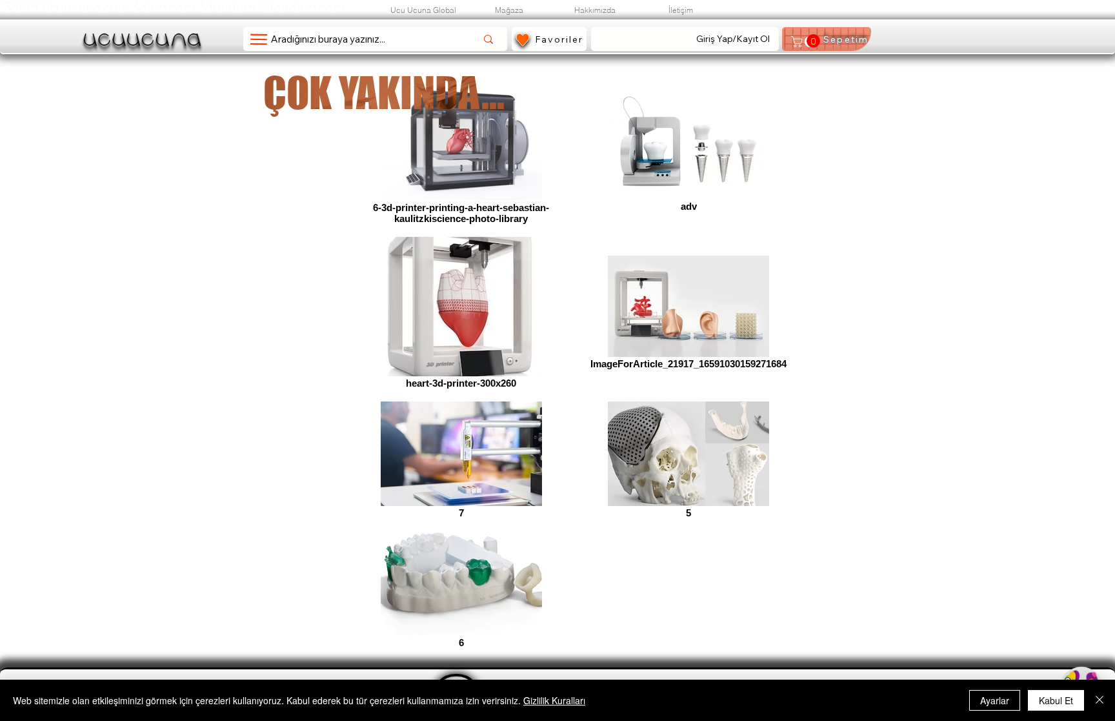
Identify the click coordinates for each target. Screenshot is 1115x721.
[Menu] (258, 39)
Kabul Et (1056, 700)
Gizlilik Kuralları (554, 700)
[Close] (1099, 700)
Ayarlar (994, 700)
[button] (804, 41)
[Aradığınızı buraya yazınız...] (488, 39)
